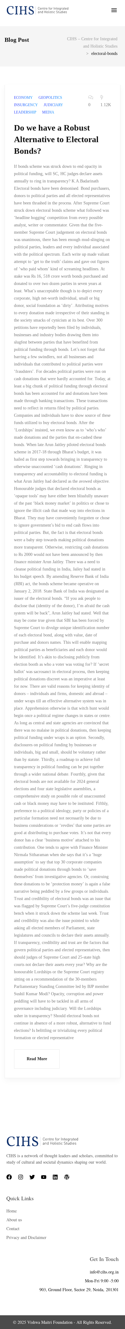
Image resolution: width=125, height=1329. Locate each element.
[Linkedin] (55, 1177)
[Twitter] (32, 1177)
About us (14, 1220)
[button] (114, 10)
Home (11, 1211)
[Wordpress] (66, 1177)
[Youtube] (43, 1177)
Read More (37, 1059)
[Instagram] (20, 1177)
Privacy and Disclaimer (26, 1237)
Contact (12, 1228)
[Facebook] (9, 1177)
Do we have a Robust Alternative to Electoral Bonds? (56, 139)
